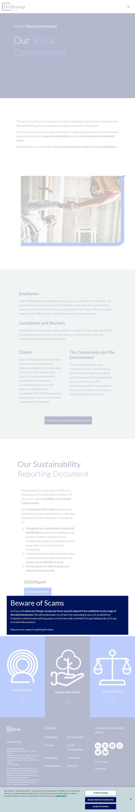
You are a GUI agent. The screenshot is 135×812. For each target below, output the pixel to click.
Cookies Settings (100, 793)
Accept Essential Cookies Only (101, 800)
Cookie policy (61, 796)
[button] (124, 174)
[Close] (131, 799)
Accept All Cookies (101, 806)
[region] (67, 799)
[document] (67, 406)
